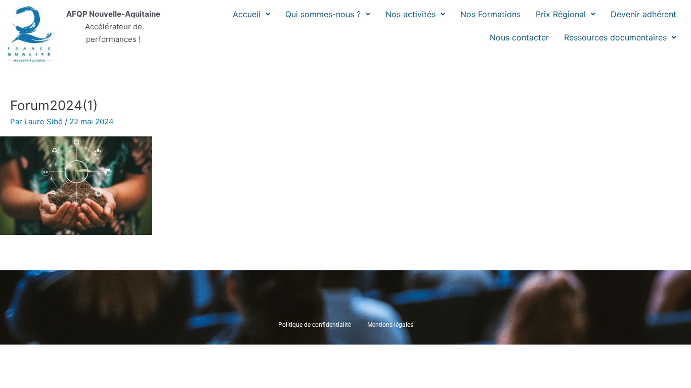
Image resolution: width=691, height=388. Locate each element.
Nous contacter (519, 37)
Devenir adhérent (643, 14)
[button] (251, 14)
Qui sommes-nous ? (323, 14)
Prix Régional (561, 14)
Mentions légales (390, 324)
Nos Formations (490, 14)
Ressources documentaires (615, 37)
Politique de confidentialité (314, 324)
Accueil (247, 14)
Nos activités (410, 14)
